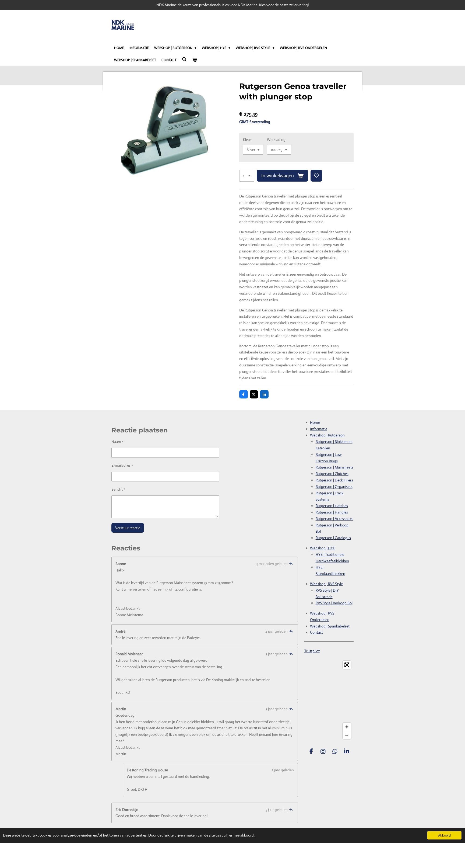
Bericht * (118, 489)
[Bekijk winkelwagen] (194, 60)
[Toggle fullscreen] (347, 665)
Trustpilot (312, 650)
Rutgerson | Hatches (332, 505)
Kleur (247, 139)
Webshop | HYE (322, 548)
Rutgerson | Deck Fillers (334, 480)
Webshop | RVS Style (326, 583)
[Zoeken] (184, 59)
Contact (316, 632)
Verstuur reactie (127, 527)
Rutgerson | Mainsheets (334, 467)
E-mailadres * (122, 465)
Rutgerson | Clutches (332, 473)
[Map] (329, 700)
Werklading (276, 139)
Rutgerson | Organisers (334, 486)
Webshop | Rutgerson (327, 435)
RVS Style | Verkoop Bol (334, 603)
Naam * (117, 441)
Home (315, 422)
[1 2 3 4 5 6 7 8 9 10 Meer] (246, 176)
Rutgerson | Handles (332, 512)
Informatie (318, 428)
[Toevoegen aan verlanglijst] (316, 176)
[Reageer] (291, 563)
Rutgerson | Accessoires (334, 518)
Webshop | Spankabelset (330, 626)
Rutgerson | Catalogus (333, 537)
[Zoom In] (347, 727)
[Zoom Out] (347, 735)
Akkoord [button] (444, 835)
